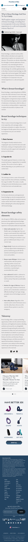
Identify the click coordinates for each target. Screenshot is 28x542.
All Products (7, 481)
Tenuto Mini (7, 488)
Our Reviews (19, 490)
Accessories (7, 495)
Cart (17, 502)
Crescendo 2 (7, 483)
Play (5, 499)
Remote (6, 494)
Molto (5, 486)
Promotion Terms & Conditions (9, 540)
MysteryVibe (8, 537)
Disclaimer (13, 537)
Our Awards (19, 488)
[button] (12, 394)
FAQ (17, 483)
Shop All (14, 443)
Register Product (20, 499)
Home (5, 479)
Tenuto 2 (6, 485)
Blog (17, 481)
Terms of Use (21, 538)
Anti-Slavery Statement (20, 537)
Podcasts (18, 492)
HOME (3, 9)
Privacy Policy (15, 538)
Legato (6, 492)
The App (6, 497)
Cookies (22, 540)
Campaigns (18, 495)
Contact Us (18, 501)
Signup (21, 511)
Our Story (18, 485)
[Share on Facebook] (11, 351)
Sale (17, 479)
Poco (5, 490)
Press (17, 494)
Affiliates (18, 497)
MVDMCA (18, 540)
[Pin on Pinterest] (17, 351)
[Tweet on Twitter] (14, 351)
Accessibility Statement (8, 538)
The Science (19, 486)
